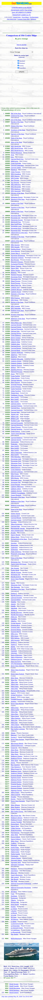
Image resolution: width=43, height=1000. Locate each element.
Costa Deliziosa (16, 469)
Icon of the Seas (16, 120)
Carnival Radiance (16, 437)
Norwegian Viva (16, 279)
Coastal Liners (17, 17)
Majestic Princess (16, 274)
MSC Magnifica (15, 457)
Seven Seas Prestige (17, 579)
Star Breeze (14, 879)
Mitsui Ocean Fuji (16, 769)
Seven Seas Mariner (17, 703)
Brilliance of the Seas (17, 505)
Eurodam (14, 522)
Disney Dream (15, 340)
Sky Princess (15, 260)
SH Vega (13, 917)
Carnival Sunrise (16, 439)
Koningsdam (15, 442)
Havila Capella (15, 854)
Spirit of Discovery (16, 655)
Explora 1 (14, 642)
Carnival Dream (16, 346)
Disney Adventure (16, 152)
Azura (13, 374)
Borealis (13, 649)
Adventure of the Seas (18, 318)
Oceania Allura (15, 625)
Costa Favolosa (16, 391)
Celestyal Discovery (17, 745)
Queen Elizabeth (16, 495)
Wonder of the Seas (17, 122)
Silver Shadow (15, 807)
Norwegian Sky (15, 574)
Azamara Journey (16, 790)
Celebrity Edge (15, 342)
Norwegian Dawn (16, 480)
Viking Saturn (15, 724)
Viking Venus (15, 716)
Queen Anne (15, 393)
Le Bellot (13, 921)
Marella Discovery (16, 612)
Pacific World (15, 570)
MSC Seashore (15, 189)
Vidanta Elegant (16, 858)
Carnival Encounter (17, 423)
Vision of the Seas (16, 558)
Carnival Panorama (17, 329)
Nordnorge (14, 898)
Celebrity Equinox (16, 365)
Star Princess (15, 180)
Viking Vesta (15, 686)
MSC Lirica (14, 634)
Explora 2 (14, 644)
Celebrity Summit (16, 491)
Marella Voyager (16, 572)
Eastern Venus (15, 809)
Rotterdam (14, 444)
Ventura (13, 367)
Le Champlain (15, 926)
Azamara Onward (16, 788)
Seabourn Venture (16, 817)
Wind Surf (14, 873)
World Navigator (14, 990)
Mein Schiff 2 (15, 397)
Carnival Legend (16, 520)
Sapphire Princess (16, 369)
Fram (12, 894)
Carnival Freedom (16, 406)
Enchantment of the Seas (19, 539)
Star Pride (14, 881)
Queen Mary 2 (15, 253)
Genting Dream (16, 249)
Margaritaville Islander (18, 528)
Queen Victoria (15, 513)
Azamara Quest (16, 777)
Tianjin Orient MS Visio (18, 433)
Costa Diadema (16, 335)
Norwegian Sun (16, 562)
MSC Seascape (16, 191)
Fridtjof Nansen (16, 828)
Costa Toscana (15, 172)
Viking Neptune (15, 718)
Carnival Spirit (15, 515)
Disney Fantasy (16, 337)
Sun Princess (15, 182)
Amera (13, 762)
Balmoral (13, 735)
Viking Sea (14, 722)
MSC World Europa (17, 148)
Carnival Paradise (16, 597)
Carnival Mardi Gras (17, 159)
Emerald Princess (16, 384)
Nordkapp (14, 896)
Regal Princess (15, 281)
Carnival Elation (16, 599)
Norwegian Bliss (16, 215)
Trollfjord (13, 843)
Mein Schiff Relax (16, 224)
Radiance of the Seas (17, 501)
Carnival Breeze (16, 348)
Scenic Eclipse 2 (16, 839)
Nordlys (13, 906)
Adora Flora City (16, 285)
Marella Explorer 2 (16, 595)
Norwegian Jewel (16, 465)
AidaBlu (13, 606)
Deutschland (15, 824)
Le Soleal (14, 908)
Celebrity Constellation (18, 493)
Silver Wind (14, 834)
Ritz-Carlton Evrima (17, 811)
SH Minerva (14, 919)
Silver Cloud (14, 841)
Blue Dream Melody (17, 743)
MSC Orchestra (16, 476)
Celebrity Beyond (16, 289)
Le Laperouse (15, 930)
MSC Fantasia (15, 306)
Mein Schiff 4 (15, 450)
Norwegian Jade (16, 459)
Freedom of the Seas (17, 236)
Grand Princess (16, 427)
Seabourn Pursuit (16, 820)
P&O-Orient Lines (11, 19)
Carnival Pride (15, 526)
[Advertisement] (21, 27)
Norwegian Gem (16, 461)
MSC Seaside (15, 247)
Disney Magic (15, 537)
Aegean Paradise (16, 822)
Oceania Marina (16, 631)
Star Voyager (15, 568)
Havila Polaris (15, 849)
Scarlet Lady (15, 414)
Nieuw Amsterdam (16, 524)
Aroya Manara (15, 251)
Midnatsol (14, 845)
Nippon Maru (15, 826)
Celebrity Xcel (15, 287)
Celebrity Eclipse (16, 361)
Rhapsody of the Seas (18, 554)
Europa (13, 799)
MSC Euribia (15, 178)
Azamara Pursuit (16, 779)
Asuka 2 (13, 697)
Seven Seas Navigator (18, 801)
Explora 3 (14, 593)
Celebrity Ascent (16, 292)
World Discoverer (14, 988)
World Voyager (14, 984)
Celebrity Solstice (16, 363)
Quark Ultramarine (17, 875)
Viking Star (14, 712)
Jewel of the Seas (16, 509)
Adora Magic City (16, 323)
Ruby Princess (15, 382)
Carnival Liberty (16, 403)
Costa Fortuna (15, 431)
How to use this (21, 44)
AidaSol (13, 604)
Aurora (13, 583)
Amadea (13, 797)
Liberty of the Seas (17, 241)
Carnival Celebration (17, 165)
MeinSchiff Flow (16, 222)
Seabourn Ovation (16, 756)
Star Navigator (15, 587)
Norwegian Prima (16, 277)
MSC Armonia (15, 640)
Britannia (13, 272)
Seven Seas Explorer (17, 674)
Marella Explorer (16, 576)
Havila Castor (15, 852)
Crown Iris (14, 748)
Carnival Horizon (16, 333)
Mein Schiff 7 (15, 399)
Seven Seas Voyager (17, 739)
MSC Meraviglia (16, 187)
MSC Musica (15, 478)
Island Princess (15, 467)
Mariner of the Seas (17, 302)
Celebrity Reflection (17, 352)
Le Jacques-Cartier (17, 928)
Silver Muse (14, 750)
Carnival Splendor (16, 380)
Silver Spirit (14, 760)
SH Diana (14, 891)
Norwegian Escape (17, 220)
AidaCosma (14, 161)
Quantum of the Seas (17, 207)
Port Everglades (34, 17)
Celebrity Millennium (17, 486)
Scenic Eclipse (15, 837)
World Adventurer (16, 938)
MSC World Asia (16, 146)
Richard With (15, 902)
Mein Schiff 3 (15, 454)
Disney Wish (15, 268)
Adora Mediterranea (17, 530)
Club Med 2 (14, 870)
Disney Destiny (15, 270)
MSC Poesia (15, 474)
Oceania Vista (15, 627)
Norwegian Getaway (17, 257)
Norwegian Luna (16, 226)
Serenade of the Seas (18, 497)
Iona (12, 157)
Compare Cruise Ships (23, 19)
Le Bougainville (15, 932)
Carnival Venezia (16, 325)
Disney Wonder (16, 535)
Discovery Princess (17, 262)
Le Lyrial (13, 915)
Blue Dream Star (16, 815)
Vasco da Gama (16, 661)
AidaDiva (13, 621)
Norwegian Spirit (16, 585)
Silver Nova (14, 678)
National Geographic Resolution (21, 887)
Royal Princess (15, 283)
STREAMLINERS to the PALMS (21, 7)
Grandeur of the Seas (18, 589)
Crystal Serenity (16, 623)
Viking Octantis (15, 794)
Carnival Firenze (16, 327)
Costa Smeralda (16, 163)
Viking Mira (14, 688)
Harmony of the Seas (17, 134)
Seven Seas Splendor (18, 666)
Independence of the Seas (19, 232)
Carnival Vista (15, 331)
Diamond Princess (16, 371)
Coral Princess (15, 484)
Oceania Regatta (16, 775)
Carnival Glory (15, 408)
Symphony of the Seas (18, 130)
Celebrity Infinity (16, 489)
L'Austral (13, 911)
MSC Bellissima (16, 184)
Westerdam (14, 545)
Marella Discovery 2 (17, 614)
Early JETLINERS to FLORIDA (21, 12)
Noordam (14, 543)
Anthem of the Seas (17, 211)
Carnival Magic (15, 350)
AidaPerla (14, 357)
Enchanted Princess (17, 264)
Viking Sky (14, 720)
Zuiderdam (14, 547)
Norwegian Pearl (16, 463)
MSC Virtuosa (15, 176)
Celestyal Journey (16, 659)
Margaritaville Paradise (18, 691)
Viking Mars (14, 714)
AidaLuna (14, 617)
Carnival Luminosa (17, 471)
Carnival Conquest (17, 410)
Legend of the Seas (17, 115)
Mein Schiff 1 (15, 401)
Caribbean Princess (17, 395)
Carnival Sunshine (16, 429)
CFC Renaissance (16, 663)
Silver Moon (14, 752)
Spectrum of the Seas (18, 199)
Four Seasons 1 (16, 767)
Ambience (14, 610)
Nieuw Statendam (16, 452)
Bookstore (33, 19)
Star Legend (15, 877)
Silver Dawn (14, 754)
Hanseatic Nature (16, 860)
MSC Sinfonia (15, 638)
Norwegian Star (16, 482)
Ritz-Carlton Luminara (18, 729)
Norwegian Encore (17, 197)
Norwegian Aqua (16, 228)
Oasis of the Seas (16, 138)
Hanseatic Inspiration (17, 864)
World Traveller (14, 986)
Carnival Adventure (17, 425)
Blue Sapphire (15, 765)
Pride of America (16, 552)
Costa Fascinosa (16, 389)
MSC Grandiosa (16, 174)
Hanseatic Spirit (16, 862)
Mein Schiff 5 (15, 448)
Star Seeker (14, 934)
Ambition (13, 701)
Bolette (13, 646)
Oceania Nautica (16, 784)
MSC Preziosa (15, 298)
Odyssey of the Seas (17, 193)
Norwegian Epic (16, 230)
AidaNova (14, 169)
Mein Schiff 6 (15, 446)
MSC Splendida (16, 308)
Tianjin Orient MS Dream (18, 564)
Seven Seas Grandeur (18, 670)
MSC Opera (14, 636)
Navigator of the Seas (18, 294)
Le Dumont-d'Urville (17, 923)
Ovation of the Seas (17, 203)
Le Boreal (14, 913)
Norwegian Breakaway (18, 255)
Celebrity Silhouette (17, 359)
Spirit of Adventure (16, 657)
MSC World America (17, 150)
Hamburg (14, 868)
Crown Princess (16, 386)
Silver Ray (14, 680)
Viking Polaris (15, 792)
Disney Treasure (16, 266)
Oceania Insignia (16, 782)
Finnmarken (14, 856)
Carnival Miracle (16, 518)
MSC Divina (14, 300)
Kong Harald (15, 904)
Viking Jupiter (15, 710)
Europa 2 (14, 737)
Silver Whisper (15, 805)
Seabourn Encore (16, 758)
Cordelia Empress (16, 699)
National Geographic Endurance (21, 883)
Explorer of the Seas (17, 310)
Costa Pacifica (15, 376)
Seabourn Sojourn (16, 773)
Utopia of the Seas (17, 126)
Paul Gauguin (15, 832)
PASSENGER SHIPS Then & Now (21, 10)
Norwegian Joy (15, 218)
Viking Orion (15, 707)
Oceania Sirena (16, 786)
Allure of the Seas (16, 142)
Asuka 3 (13, 693)
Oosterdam (14, 549)
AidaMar (13, 602)
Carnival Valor (15, 412)
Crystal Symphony (16, 695)
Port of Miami (25, 17)
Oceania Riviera (16, 629)
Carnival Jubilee (16, 167)
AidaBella (14, 619)
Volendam (14, 653)
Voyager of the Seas (17, 314)
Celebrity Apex (15, 344)
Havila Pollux (15, 847)
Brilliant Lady (15, 418)
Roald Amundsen (16, 830)
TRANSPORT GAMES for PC (21, 15)
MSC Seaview (15, 245)
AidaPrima (14, 355)
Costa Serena (15, 378)
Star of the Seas (16, 113)
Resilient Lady (15, 421)
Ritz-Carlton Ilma (16, 727)
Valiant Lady (15, 416)
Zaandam (14, 651)
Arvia (12, 155)
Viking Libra (14, 684)
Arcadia (13, 532)
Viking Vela (14, 682)
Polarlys (13, 900)
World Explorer (14, 992)
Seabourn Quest (16, 771)
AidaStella (14, 608)
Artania (13, 733)
